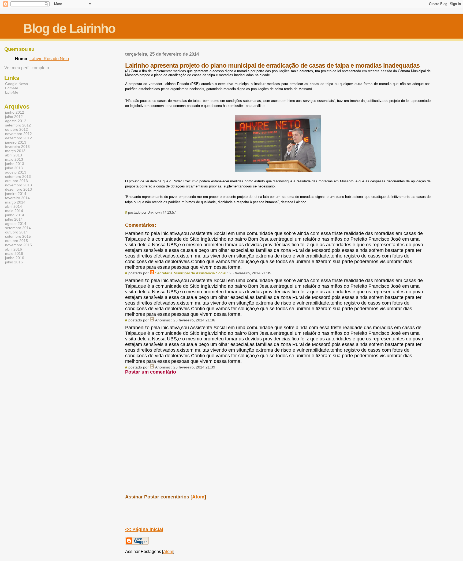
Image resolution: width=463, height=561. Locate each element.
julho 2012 (14, 116)
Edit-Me (11, 88)
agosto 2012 (15, 121)
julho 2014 (14, 219)
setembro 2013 (18, 176)
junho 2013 (14, 164)
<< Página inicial (144, 529)
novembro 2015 (18, 245)
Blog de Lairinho (69, 28)
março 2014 (15, 202)
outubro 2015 (16, 241)
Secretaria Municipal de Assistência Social (190, 273)
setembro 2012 (18, 125)
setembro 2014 (18, 228)
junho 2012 (14, 112)
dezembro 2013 (18, 189)
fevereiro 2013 (17, 146)
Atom (198, 496)
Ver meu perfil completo (26, 68)
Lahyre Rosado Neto (49, 58)
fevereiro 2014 (17, 198)
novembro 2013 (18, 185)
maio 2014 (14, 211)
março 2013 (15, 151)
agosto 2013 (15, 172)
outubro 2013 (16, 181)
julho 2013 (14, 168)
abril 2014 (13, 206)
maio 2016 (14, 253)
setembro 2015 (18, 236)
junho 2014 (14, 215)
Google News (16, 84)
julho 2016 (14, 262)
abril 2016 (13, 249)
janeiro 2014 (15, 193)
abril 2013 (13, 155)
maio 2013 (14, 159)
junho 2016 (14, 258)
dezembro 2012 (18, 138)
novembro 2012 (18, 134)
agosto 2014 (15, 223)
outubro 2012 (16, 129)
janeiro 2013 (15, 142)
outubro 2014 (16, 232)
